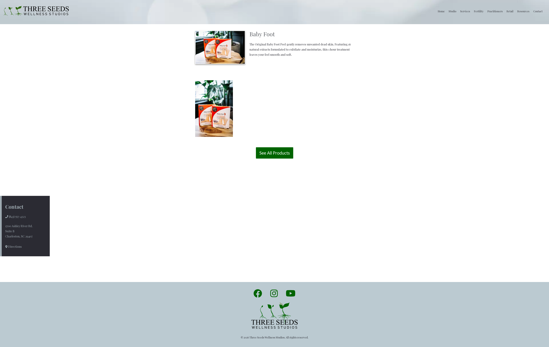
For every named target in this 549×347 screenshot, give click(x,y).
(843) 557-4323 (17, 216)
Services (465, 11)
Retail (510, 11)
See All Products (274, 152)
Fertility (479, 11)
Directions (14, 246)
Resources (523, 11)
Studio (452, 11)
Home (441, 11)
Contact (538, 11)
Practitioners (495, 11)
